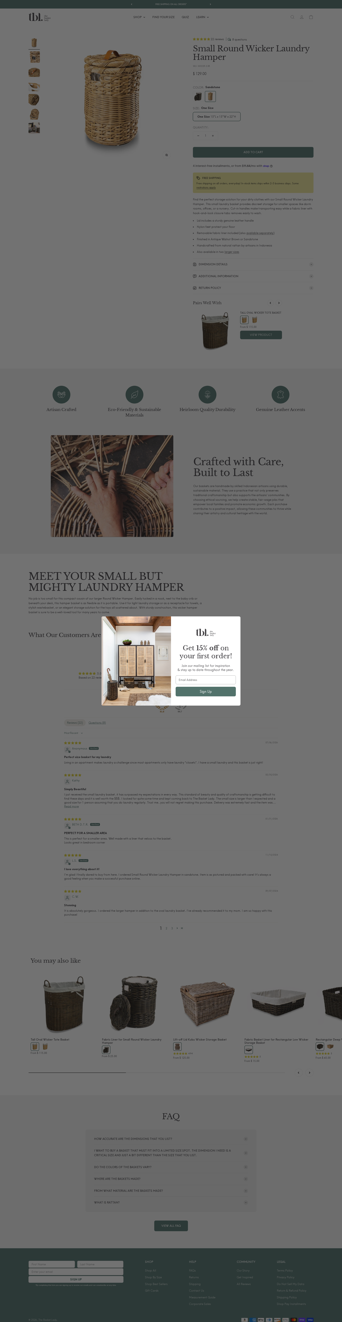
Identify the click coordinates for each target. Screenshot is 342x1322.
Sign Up (206, 691)
